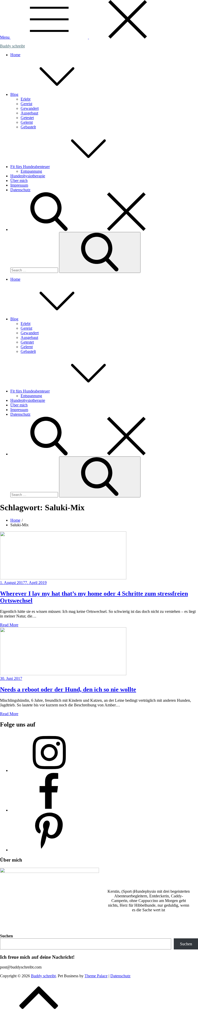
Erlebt (25, 99)
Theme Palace (96, 976)
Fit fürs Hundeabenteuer (30, 166)
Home (15, 55)
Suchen (6, 936)
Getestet (27, 117)
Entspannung (31, 171)
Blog (14, 94)
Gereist (26, 104)
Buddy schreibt (12, 46)
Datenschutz (20, 190)
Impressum (19, 185)
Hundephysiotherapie (27, 176)
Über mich (19, 180)
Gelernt (27, 122)
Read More (9, 625)
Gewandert (30, 108)
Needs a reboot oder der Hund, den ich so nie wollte (68, 689)
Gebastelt (28, 127)
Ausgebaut (29, 113)
